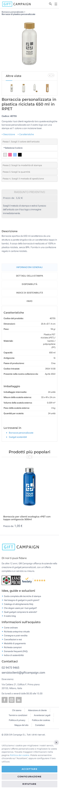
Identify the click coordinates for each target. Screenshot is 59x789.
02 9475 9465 (10, 667)
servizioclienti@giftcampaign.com (23, 672)
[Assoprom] (12, 580)
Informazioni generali (29, 267)
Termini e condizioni (18, 715)
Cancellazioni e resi (13, 639)
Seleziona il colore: (13, 148)
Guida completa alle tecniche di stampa (22, 596)
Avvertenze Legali (42, 715)
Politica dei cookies (41, 720)
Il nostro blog (10, 616)
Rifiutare (29, 784)
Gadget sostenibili (18, 437)
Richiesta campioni (13, 647)
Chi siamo (16, 710)
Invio (29, 301)
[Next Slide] (52, 75)
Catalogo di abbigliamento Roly (18, 604)
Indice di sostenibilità (29, 292)
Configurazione (30, 776)
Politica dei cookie (19, 755)
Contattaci (40, 725)
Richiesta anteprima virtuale (17, 631)
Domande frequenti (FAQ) (16, 651)
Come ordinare (11, 627)
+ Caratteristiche (26, 134)
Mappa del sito (21, 725)
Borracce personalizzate (13, 12)
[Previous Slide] (49, 75)
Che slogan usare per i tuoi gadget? (20, 608)
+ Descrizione (8, 134)
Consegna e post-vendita (15, 635)
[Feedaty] (34, 580)
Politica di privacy (17, 720)
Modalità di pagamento (15, 643)
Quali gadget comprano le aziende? (20, 612)
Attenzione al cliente (37, 710)
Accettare (29, 769)
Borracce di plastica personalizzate (18, 14)
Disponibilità (29, 284)
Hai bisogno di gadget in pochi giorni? (21, 600)
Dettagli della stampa (29, 276)
